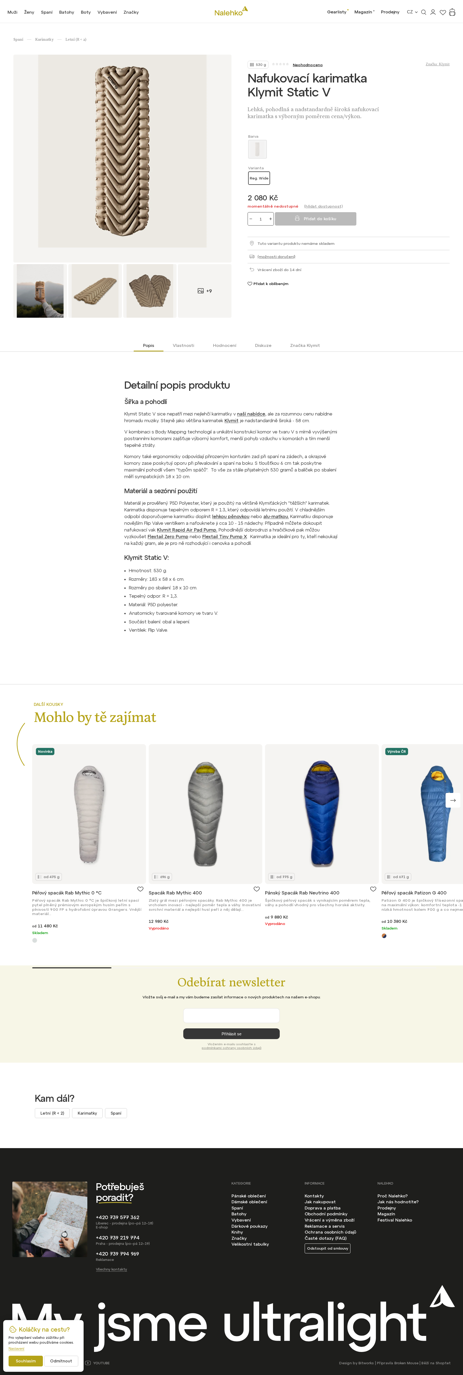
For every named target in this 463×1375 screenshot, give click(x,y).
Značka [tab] (305, 345)
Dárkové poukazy (250, 1226)
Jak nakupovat (320, 1201)
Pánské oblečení (249, 1195)
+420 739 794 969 (117, 1254)
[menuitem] (12, 12)
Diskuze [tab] (263, 345)
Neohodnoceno (308, 65)
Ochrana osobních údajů (330, 1232)
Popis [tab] (148, 345)
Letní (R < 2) (52, 1113)
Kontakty (314, 1195)
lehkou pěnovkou (230, 516)
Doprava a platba (323, 1207)
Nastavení (16, 1349)
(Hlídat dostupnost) (323, 206)
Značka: (438, 64)
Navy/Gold (384, 935)
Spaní (116, 1113)
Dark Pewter (34, 940)
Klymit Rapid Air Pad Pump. (187, 530)
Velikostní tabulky (250, 1244)
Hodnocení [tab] (224, 345)
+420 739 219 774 (118, 1238)
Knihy (237, 1232)
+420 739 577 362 (117, 1217)
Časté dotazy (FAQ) (326, 1238)
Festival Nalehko (395, 1219)
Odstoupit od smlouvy (327, 1248)
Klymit (231, 420)
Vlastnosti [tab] (183, 345)
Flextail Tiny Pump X (224, 536)
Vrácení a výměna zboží (329, 1219)
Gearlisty (336, 11)
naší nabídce (251, 414)
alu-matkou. (276, 516)
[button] (453, 800)
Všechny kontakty (111, 1269)
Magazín (363, 11)
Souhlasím (26, 1361)
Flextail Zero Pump (168, 536)
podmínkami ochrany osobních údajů (232, 1048)
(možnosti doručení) (276, 256)
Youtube (101, 1363)
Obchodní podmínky (326, 1213)
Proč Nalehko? (393, 1195)
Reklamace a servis (325, 1226)
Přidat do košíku (320, 218)
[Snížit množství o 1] (250, 218)
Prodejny (390, 11)
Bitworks (366, 1363)
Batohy (239, 1213)
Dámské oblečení (249, 1201)
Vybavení (241, 1219)
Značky (239, 1238)
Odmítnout (61, 1361)
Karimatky (87, 1113)
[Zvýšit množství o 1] (270, 218)
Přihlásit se (231, 1034)
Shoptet (443, 1363)
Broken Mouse (406, 1363)
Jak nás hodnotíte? (398, 1201)
